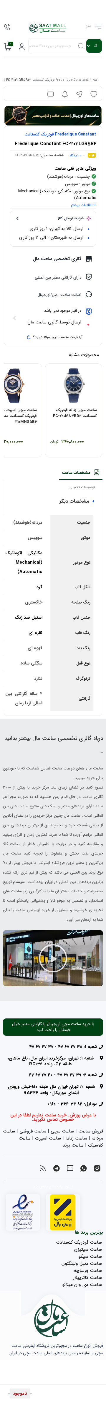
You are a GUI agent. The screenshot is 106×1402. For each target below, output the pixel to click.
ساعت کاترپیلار (87, 1277)
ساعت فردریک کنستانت (79, 1242)
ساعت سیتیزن (88, 1249)
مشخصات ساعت (76, 472)
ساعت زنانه (76, 1138)
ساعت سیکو (90, 1256)
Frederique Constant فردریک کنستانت (60, 80)
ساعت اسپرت (48, 1138)
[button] (53, 958)
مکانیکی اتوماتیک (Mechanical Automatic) (24, 562)
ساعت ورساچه (88, 1270)
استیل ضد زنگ (28, 617)
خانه (95, 80)
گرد (39, 587)
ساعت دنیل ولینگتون (82, 1263)
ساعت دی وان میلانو (82, 1284)
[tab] (80, 474)
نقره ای (35, 632)
